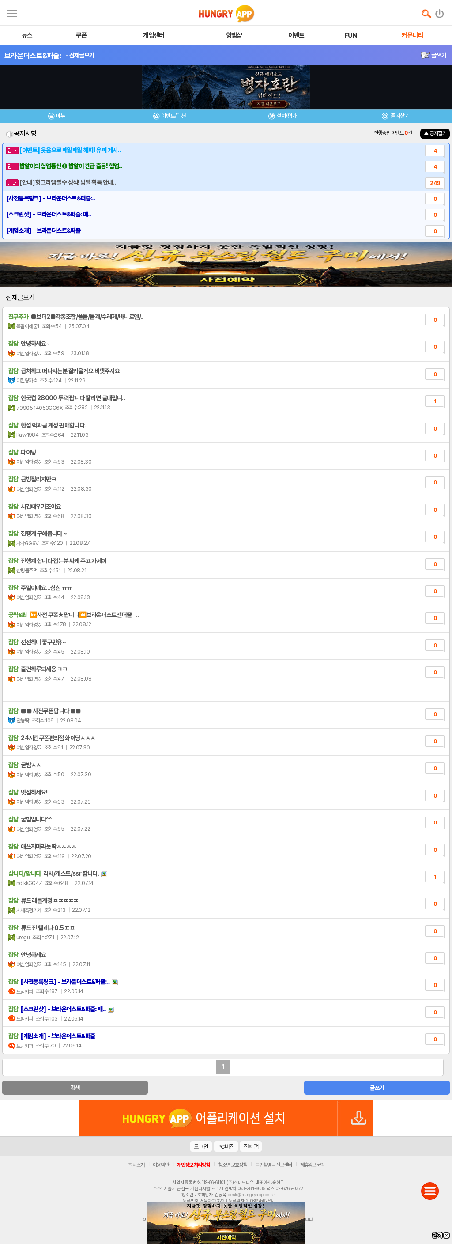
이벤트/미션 (173, 116)
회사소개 (136, 1165)
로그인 (201, 1146)
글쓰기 (438, 55)
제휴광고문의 (312, 1165)
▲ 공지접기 (435, 133)
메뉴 (60, 116)
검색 (75, 1088)
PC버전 (226, 1146)
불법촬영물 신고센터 (273, 1165)
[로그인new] (440, 11)
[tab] (56, 117)
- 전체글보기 (79, 55)
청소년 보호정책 (232, 1165)
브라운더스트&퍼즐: (32, 55)
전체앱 (251, 1146)
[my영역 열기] (11, 12)
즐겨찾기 (399, 116)
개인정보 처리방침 (193, 1165)
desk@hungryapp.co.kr (251, 1194)
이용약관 (161, 1165)
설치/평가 (286, 116)
